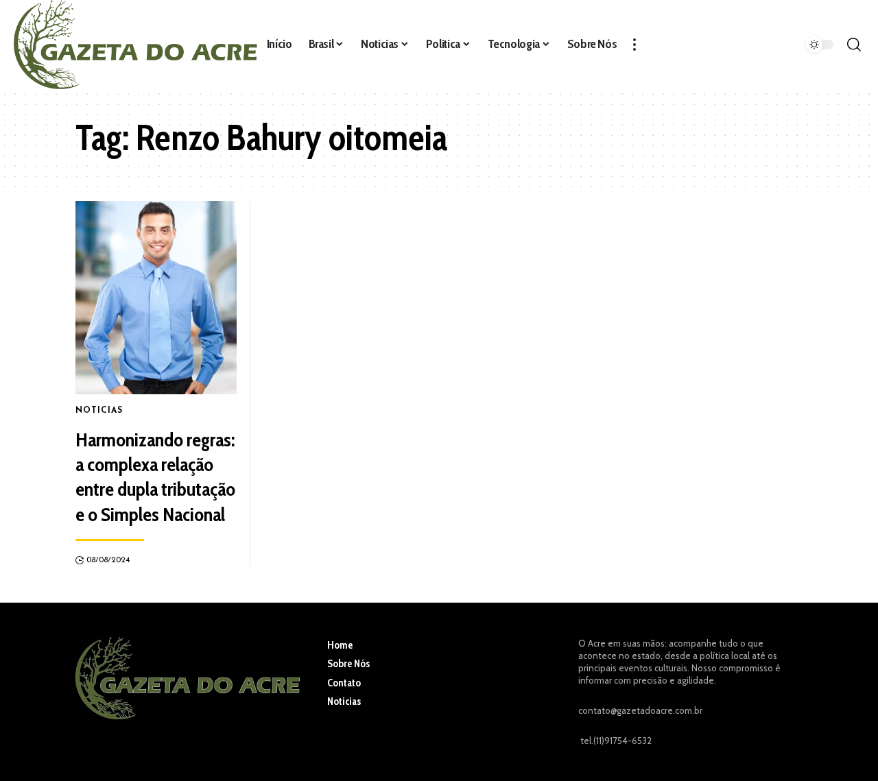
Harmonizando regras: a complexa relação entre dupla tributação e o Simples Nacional (155, 477)
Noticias (99, 411)
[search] (854, 44)
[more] (634, 44)
